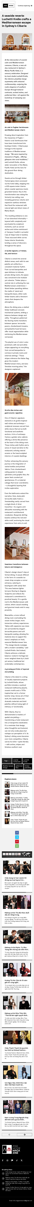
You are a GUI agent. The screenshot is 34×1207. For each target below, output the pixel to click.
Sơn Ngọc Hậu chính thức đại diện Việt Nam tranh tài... (16, 1084)
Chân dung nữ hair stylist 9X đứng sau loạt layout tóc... (16, 879)
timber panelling (28, 767)
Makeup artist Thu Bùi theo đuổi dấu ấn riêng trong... (17, 913)
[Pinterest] (17, 841)
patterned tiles (19, 767)
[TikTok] (17, 1160)
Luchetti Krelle (26, 761)
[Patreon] (12, 1160)
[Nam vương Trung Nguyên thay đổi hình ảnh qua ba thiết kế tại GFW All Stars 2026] (17, 1107)
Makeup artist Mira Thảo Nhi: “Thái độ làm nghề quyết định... (16, 1014)
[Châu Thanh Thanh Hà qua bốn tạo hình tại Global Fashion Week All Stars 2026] (7, 821)
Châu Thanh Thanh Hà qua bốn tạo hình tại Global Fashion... (16, 1049)
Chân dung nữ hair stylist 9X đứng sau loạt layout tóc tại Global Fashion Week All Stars (20, 784)
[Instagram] (7, 1160)
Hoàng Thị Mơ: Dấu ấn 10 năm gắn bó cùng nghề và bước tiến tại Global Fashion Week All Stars (20, 806)
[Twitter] (17, 837)
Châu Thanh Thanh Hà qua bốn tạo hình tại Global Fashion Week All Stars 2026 (20, 821)
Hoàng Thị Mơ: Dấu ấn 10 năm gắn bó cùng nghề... (16, 981)
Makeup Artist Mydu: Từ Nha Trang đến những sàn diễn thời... (17, 948)
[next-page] (24, 1134)
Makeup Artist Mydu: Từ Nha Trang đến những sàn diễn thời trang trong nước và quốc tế (20, 799)
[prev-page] (9, 1134)
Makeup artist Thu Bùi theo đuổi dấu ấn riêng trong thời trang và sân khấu (19, 792)
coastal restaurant (16, 761)
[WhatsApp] (17, 846)
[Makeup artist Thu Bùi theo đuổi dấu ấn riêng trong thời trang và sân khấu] (7, 792)
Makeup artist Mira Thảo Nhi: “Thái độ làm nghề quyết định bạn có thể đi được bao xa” (19, 813)
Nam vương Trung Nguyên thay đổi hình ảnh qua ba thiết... (17, 1118)
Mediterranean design (8, 767)
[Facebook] (17, 833)
